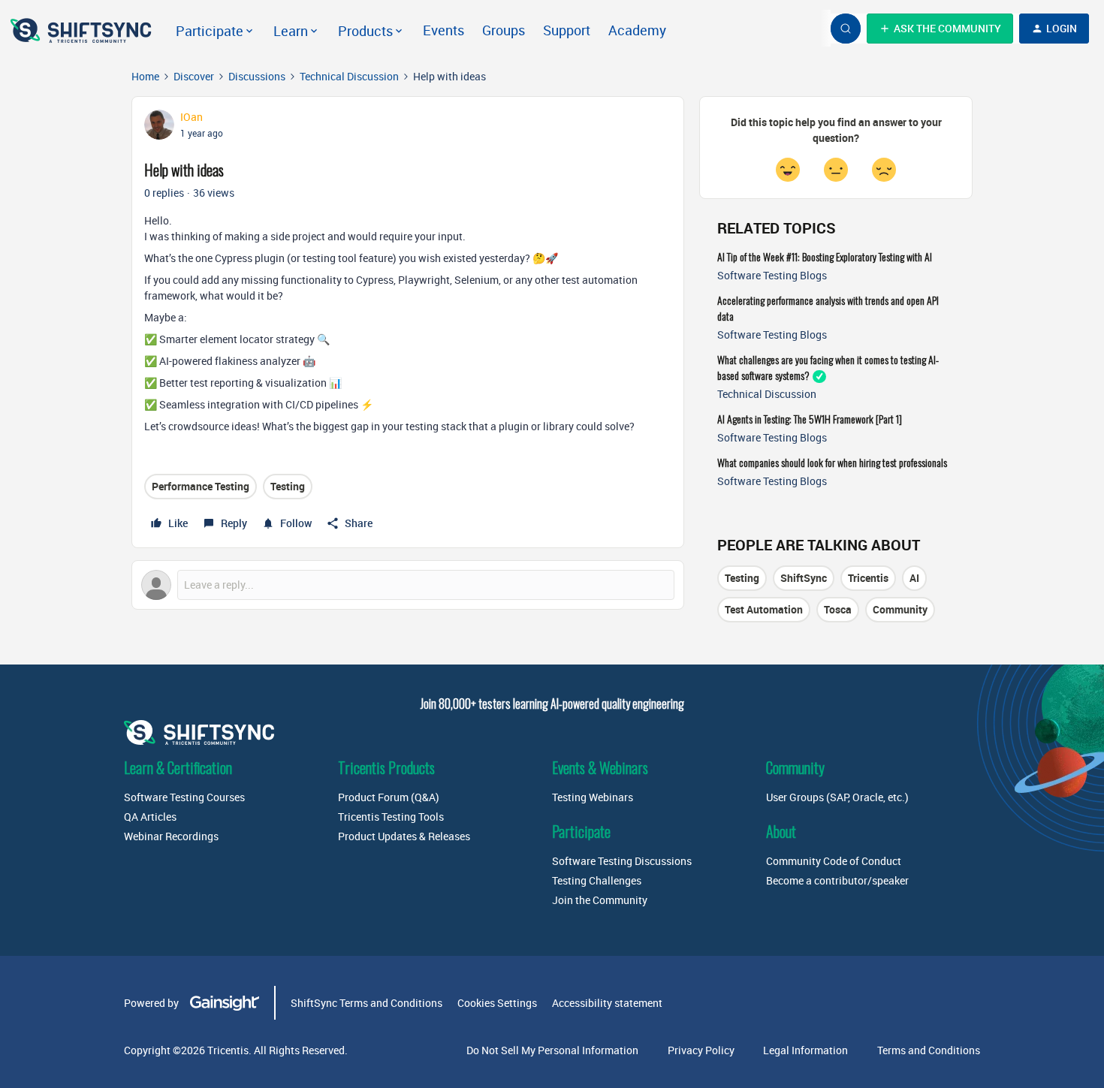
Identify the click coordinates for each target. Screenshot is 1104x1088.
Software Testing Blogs (772, 275)
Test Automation (764, 609)
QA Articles (150, 816)
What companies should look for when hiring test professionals (832, 462)
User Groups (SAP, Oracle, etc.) (837, 797)
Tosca (838, 609)
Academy (637, 30)
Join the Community (599, 900)
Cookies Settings (497, 1003)
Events (443, 30)
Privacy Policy (701, 1050)
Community (900, 609)
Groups (503, 30)
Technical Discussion (349, 76)
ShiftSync (803, 578)
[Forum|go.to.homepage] (83, 29)
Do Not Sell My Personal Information (552, 1050)
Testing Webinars (592, 797)
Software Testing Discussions (622, 861)
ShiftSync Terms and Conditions (366, 1003)
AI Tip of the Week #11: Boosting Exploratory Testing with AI (824, 256)
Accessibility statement (607, 1003)
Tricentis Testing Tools (391, 816)
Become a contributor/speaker (837, 880)
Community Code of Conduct (833, 861)
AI (914, 578)
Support (566, 30)
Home (145, 76)
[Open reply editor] (407, 585)
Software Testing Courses (184, 797)
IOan (191, 117)
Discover (193, 76)
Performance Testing (200, 486)
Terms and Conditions (928, 1050)
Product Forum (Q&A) (388, 797)
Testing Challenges (596, 880)
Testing (287, 486)
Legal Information (805, 1050)
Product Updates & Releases (404, 836)
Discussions (256, 76)
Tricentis (868, 578)
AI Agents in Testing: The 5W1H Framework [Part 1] (809, 418)
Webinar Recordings (171, 836)
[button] (940, 29)
